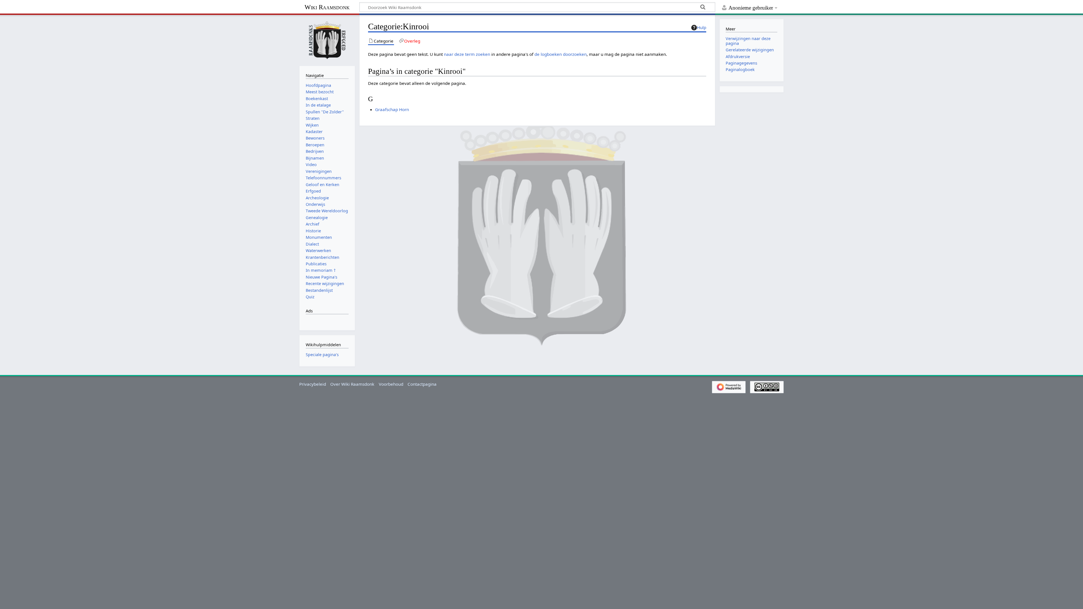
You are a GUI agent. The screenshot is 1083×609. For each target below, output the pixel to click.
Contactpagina (422, 384)
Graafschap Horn (392, 109)
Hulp (701, 27)
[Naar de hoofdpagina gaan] (327, 39)
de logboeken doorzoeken (560, 54)
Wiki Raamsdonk (327, 7)
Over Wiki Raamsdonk (352, 384)
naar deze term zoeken (467, 54)
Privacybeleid (312, 384)
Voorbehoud (391, 384)
